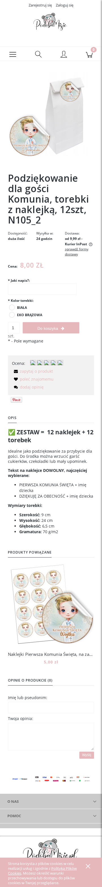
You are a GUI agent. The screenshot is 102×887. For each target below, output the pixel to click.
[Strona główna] (51, 23)
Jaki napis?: (19, 280)
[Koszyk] (89, 54)
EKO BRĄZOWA (29, 315)
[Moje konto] (63, 55)
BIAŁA (22, 307)
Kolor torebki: (20, 300)
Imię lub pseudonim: (27, 697)
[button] (13, 54)
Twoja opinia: (20, 718)
